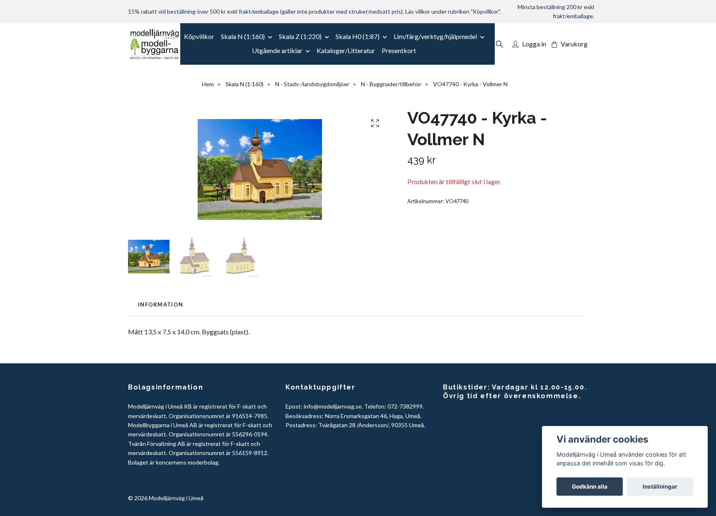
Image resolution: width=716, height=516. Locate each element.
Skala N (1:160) (243, 36)
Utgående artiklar (277, 50)
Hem (208, 84)
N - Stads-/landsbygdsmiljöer (312, 84)
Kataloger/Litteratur (346, 50)
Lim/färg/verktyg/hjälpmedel (435, 36)
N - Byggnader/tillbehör (391, 84)
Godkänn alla (589, 486)
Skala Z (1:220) (300, 36)
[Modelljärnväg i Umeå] (154, 44)
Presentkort (399, 50)
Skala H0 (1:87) (358, 36)
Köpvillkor (199, 36)
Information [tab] (160, 304)
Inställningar (660, 486)
